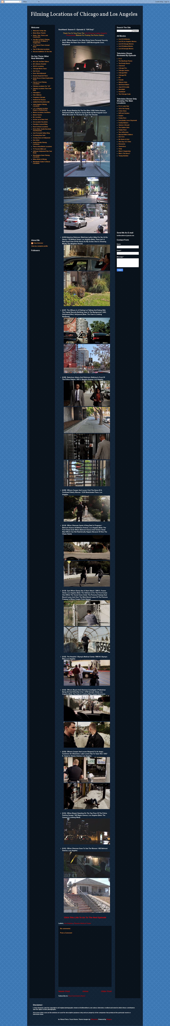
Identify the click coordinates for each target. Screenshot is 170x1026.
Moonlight (122, 89)
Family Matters (123, 123)
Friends (121, 80)
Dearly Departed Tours (40, 76)
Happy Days (123, 130)
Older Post (106, 991)
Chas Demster (38, 243)
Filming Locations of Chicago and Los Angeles (84, 14)
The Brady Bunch (124, 63)
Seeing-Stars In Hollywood (41, 138)
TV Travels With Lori (39, 149)
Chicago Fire (123, 68)
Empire (121, 116)
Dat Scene (36, 71)
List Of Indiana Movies (126, 46)
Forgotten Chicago (39, 97)
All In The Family (124, 108)
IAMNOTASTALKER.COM (41, 102)
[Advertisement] (42, 202)
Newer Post (64, 991)
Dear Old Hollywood (39, 73)
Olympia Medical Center (82, 923)
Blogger (108, 1019)
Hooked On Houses (39, 100)
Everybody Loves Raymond (128, 120)
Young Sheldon (123, 156)
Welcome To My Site (39, 31)
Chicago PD (122, 75)
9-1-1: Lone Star (124, 106)
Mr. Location (37, 117)
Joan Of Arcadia (124, 87)
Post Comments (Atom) (76, 996)
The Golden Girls (124, 127)
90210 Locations (38, 66)
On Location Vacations (40, 122)
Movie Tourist (37, 115)
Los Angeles (68, 923)
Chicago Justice (124, 70)
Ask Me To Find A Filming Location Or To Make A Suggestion (41, 41)
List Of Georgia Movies (126, 49)
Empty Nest (122, 118)
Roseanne (122, 144)
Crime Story (123, 111)
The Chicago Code (125, 94)
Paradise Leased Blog (40, 124)
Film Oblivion (37, 95)
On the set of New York (40, 119)
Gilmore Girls (123, 82)
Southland (122, 92)
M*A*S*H (121, 137)
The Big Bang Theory (125, 61)
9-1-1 (120, 58)
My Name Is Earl (124, 139)
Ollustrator (94, 1019)
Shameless (122, 146)
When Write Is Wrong (40, 159)
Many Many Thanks (39, 33)
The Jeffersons (123, 132)
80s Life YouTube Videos (41, 61)
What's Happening (124, 151)
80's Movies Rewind (39, 64)
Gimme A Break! (124, 125)
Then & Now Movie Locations (42, 146)
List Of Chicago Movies (126, 44)
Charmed (122, 66)
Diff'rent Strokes (124, 113)
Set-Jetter (36, 140)
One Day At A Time (125, 141)
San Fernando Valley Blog (41, 133)
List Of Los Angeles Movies (127, 41)
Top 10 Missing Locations (41, 49)
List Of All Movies (124, 39)
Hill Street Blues (124, 84)
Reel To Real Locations (40, 127)
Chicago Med (123, 73)
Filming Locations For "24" (41, 86)
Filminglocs (36, 92)
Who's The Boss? (124, 153)
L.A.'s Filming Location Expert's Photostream (40, 109)
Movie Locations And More (41, 112)
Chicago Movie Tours (40, 68)
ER (120, 77)
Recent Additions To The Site (42, 51)
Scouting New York (39, 135)
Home (85, 991)
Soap (120, 149)
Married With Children (126, 134)
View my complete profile (39, 246)
